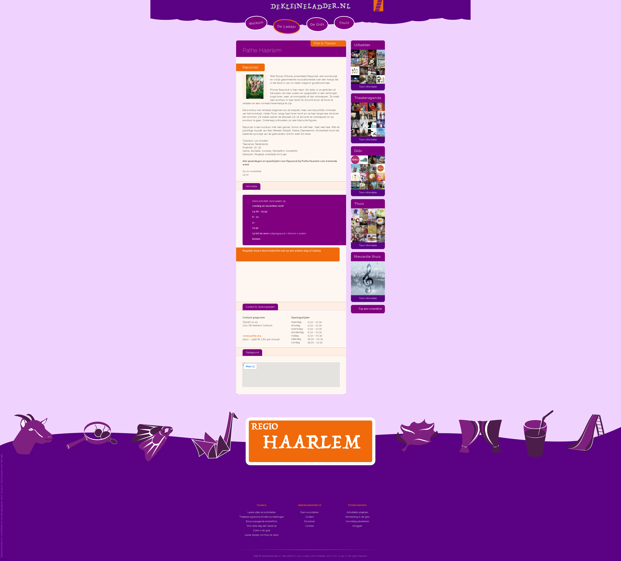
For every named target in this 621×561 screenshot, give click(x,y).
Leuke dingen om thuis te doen (262, 535)
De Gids (317, 24)
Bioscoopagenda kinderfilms (261, 521)
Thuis (344, 23)
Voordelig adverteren (357, 521)
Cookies (309, 526)
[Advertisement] (291, 280)
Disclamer (309, 521)
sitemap (4, 559)
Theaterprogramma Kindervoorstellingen (261, 517)
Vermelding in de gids (357, 517)
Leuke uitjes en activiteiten (262, 512)
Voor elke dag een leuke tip (262, 526)
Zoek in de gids (261, 530)
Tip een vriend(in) (370, 309)
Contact (309, 517)
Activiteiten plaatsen (357, 512)
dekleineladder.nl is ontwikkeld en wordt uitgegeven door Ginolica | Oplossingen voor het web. (1, 506)
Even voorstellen (309, 512)
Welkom (256, 23)
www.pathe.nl (251, 336)
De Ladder (286, 26)
